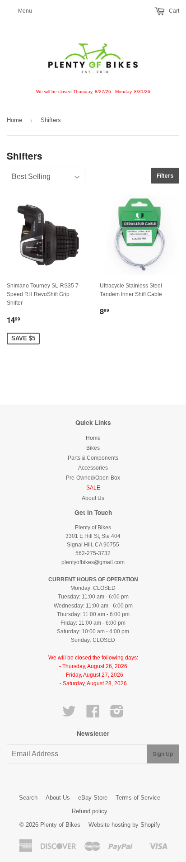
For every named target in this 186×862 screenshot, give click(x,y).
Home (14, 120)
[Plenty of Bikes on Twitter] (69, 714)
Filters (165, 175)
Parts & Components (93, 458)
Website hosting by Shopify (124, 824)
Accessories (93, 468)
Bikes (93, 448)
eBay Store (92, 797)
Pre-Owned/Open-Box (93, 478)
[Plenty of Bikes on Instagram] (117, 714)
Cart (173, 11)
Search (28, 797)
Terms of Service (138, 797)
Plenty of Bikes (60, 824)
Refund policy (89, 811)
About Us (93, 498)
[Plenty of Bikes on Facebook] (93, 714)
